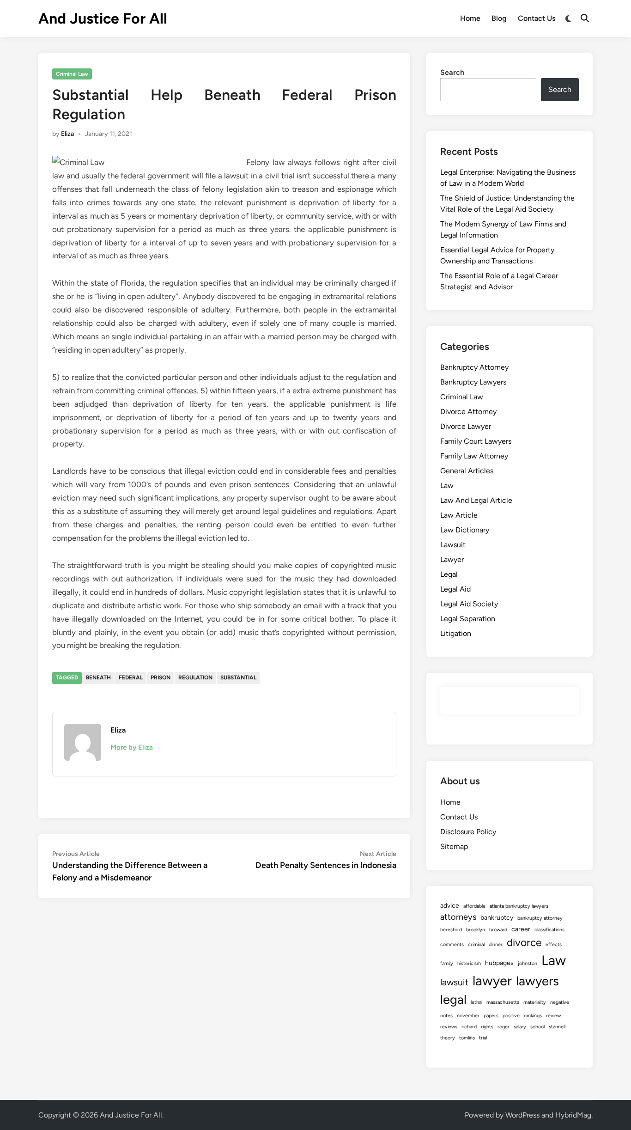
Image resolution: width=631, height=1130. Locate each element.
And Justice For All (102, 18)
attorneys (458, 917)
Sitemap (454, 846)
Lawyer (452, 559)
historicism (469, 963)
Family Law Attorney (474, 456)
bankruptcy (496, 918)
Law (447, 485)
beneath (98, 677)
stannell (557, 1027)
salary (520, 1027)
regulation (195, 677)
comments (452, 944)
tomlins (467, 1038)
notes (446, 1016)
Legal (449, 574)
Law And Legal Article (476, 500)
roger (504, 1027)
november (468, 1016)
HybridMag (573, 1115)
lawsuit (454, 982)
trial (483, 1038)
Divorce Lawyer (465, 426)
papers (491, 1016)
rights (487, 1027)
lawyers (537, 981)
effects (554, 944)
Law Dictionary (464, 529)
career (520, 929)
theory (447, 1038)
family (446, 963)
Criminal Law (72, 74)
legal (453, 999)
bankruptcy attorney (540, 918)
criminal (476, 944)
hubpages (499, 963)
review (553, 1016)
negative (559, 1002)
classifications (549, 930)
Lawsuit (453, 544)
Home (470, 18)
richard (469, 1027)
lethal (476, 1002)
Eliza (67, 134)
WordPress (522, 1115)
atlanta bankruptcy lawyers (519, 906)
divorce (524, 942)
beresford (451, 930)
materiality (534, 1002)
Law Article (459, 515)
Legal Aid (455, 589)
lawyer (492, 980)
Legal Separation (467, 618)
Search (452, 72)
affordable (474, 906)
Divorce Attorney (468, 411)
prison (160, 677)
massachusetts (502, 1002)
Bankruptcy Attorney (474, 367)
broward (498, 930)
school (537, 1027)
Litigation (455, 633)
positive (511, 1016)
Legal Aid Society (469, 603)
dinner (496, 944)
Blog (499, 18)
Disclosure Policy (468, 831)
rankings (533, 1016)
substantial (238, 677)
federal (131, 677)
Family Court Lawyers (475, 441)
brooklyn (475, 930)
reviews (448, 1027)
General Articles (466, 470)
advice (449, 906)
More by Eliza (131, 747)
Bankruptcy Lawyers (473, 382)
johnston (527, 963)
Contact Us (536, 18)
